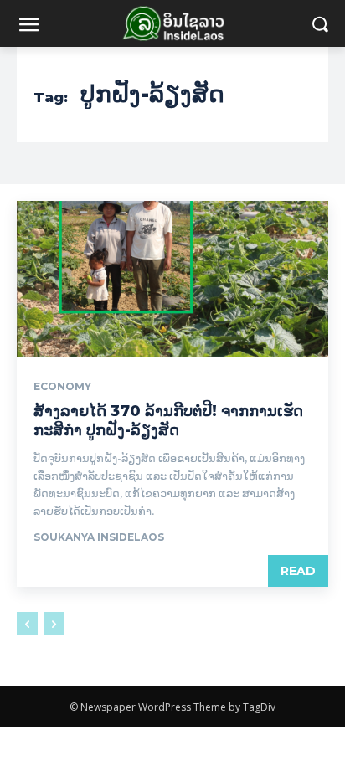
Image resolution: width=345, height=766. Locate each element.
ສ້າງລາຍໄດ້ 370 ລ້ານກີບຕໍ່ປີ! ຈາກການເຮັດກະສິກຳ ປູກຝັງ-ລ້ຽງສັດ (168, 421)
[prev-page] (27, 623)
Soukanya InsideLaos (98, 537)
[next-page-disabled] (54, 623)
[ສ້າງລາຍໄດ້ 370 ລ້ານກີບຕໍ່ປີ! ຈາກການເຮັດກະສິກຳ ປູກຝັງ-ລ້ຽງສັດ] (172, 279)
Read (298, 570)
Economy (62, 387)
